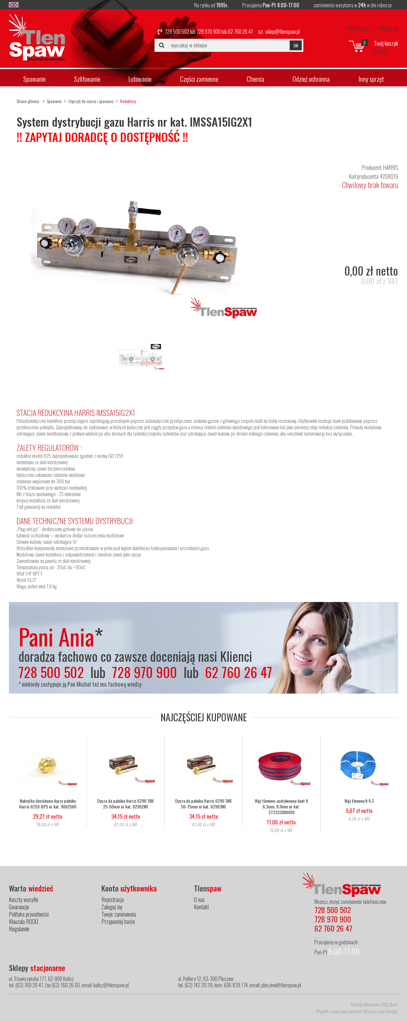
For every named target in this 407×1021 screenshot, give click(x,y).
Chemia (255, 79)
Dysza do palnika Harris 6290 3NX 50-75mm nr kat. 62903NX (203, 803)
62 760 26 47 (240, 31)
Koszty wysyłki (23, 899)
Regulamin (19, 929)
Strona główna (28, 101)
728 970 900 (209, 31)
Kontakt (201, 907)
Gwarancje (19, 907)
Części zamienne (199, 79)
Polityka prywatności (29, 914)
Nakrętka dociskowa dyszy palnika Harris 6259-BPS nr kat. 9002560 (47, 803)
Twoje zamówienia (118, 914)
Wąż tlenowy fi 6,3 (359, 801)
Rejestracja (112, 899)
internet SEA (359, 1011)
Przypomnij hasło (118, 921)
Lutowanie (139, 79)
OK (295, 45)
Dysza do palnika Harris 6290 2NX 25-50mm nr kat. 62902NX (125, 803)
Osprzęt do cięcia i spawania (91, 101)
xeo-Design (388, 1011)
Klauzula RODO (23, 921)
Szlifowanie (87, 79)
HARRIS (390, 167)
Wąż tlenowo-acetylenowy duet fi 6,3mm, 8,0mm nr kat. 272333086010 (281, 806)
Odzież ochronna (311, 79)
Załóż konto (357, 28)
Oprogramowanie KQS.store (374, 1004)
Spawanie (34, 79)
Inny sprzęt (371, 79)
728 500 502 (177, 31)
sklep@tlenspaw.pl (282, 31)
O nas (199, 899)
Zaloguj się (388, 28)
